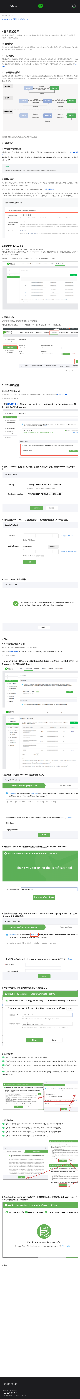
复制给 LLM (24, 19)
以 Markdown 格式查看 (9, 19)
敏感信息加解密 (62, 394)
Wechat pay (40, 6)
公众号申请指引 (49, 189)
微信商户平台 (12, 404)
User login (74, 6)
